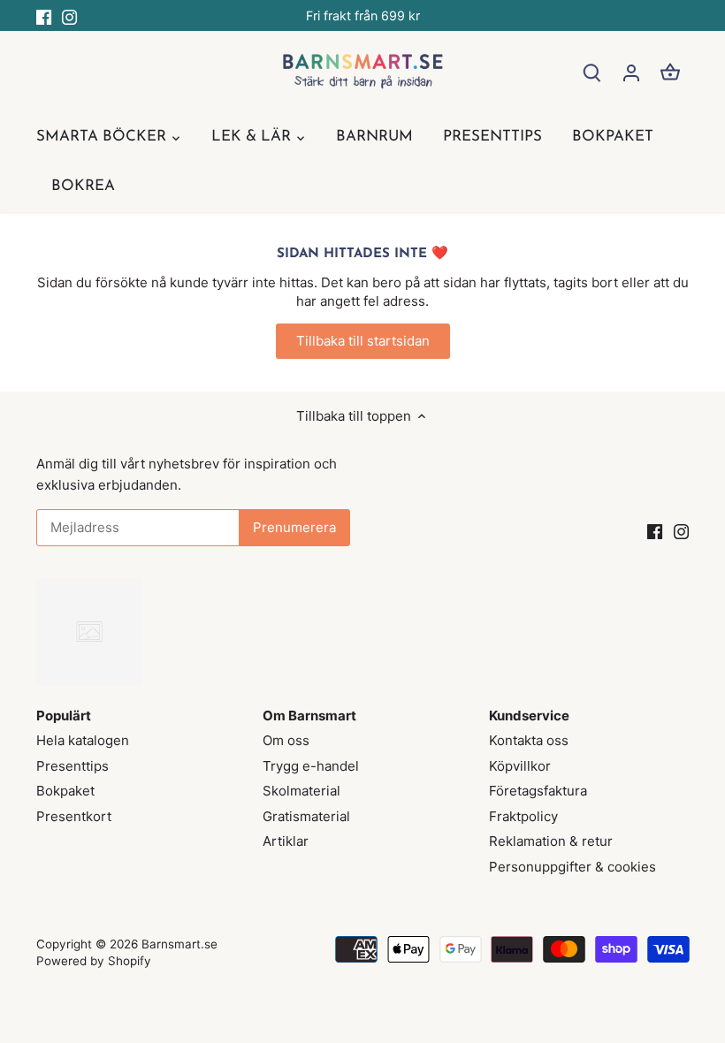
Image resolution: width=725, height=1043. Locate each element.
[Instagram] (69, 15)
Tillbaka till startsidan (363, 340)
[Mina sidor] (631, 72)
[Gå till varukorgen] (670, 72)
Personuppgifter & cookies (572, 866)
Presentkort (73, 816)
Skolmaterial (301, 790)
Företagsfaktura (538, 790)
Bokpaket (65, 790)
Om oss (286, 740)
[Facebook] (43, 15)
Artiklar (286, 841)
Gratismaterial (306, 816)
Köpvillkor (520, 766)
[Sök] (592, 72)
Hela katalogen (82, 740)
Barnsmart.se (179, 944)
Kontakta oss (529, 740)
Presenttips (72, 766)
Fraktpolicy (523, 816)
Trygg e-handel (311, 766)
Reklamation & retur (551, 841)
